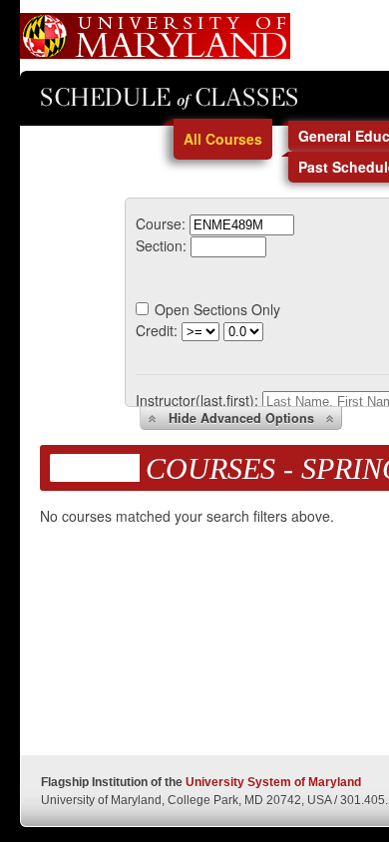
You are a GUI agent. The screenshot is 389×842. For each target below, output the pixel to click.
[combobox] (242, 223)
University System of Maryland (273, 782)
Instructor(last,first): (197, 400)
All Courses (223, 139)
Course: (161, 223)
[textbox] (242, 224)
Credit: (157, 330)
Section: (161, 245)
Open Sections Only (217, 309)
